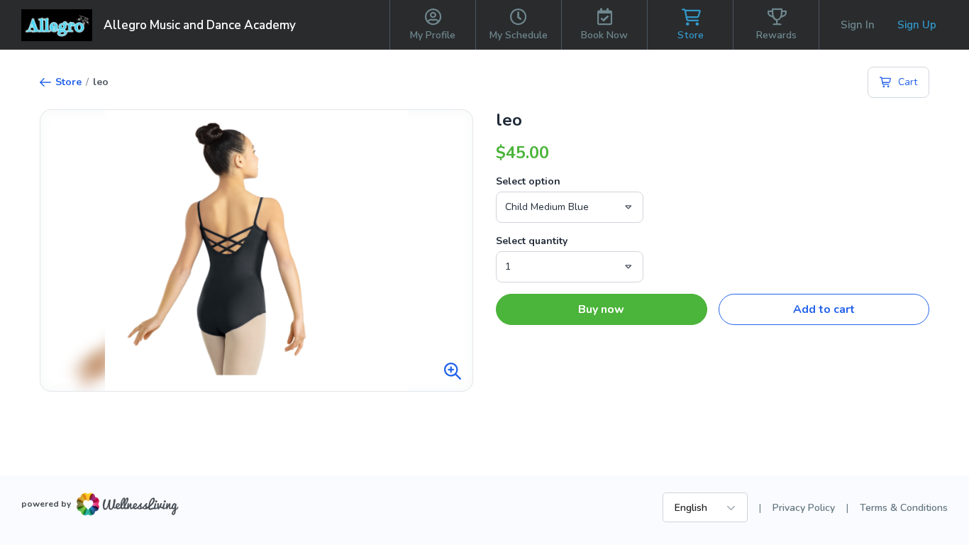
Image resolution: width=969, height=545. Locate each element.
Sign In (858, 25)
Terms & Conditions (904, 507)
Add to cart (824, 309)
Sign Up (916, 25)
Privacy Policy (804, 507)
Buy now (601, 309)
